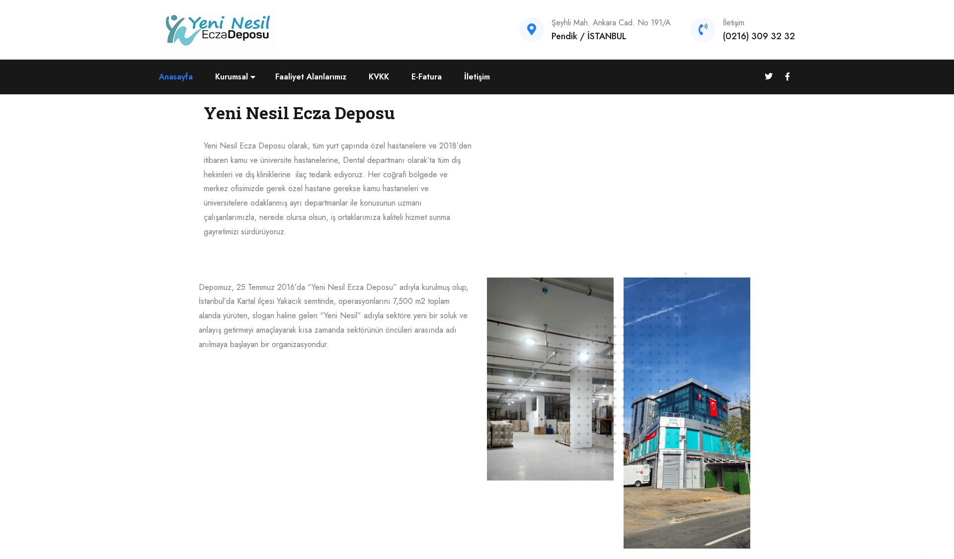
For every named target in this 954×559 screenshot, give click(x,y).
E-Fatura (426, 76)
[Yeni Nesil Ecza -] (218, 29)
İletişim (477, 76)
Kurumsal (231, 76)
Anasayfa (176, 76)
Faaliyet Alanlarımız (310, 76)
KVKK (379, 76)
